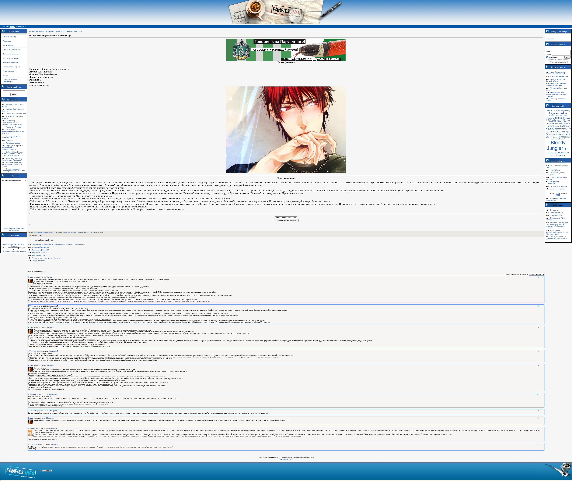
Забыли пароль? (563, 59)
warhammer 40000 (558, 120)
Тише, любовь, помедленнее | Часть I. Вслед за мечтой (13, 131)
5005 (558, 195)
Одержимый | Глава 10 (40, 247)
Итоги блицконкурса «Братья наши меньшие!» (556, 73)
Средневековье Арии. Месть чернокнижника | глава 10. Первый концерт (59, 244)
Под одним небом (38, 255)
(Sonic (558, 111)
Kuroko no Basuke (75, 31)
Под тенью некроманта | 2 (41, 252)
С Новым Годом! (556, 215)
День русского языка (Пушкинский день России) (556, 237)
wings (557, 139)
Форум (5, 75)
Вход (291, 459)
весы (557, 126)
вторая (549, 118)
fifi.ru (4, 248)
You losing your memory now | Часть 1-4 (46, 258)
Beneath (562, 139)
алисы (566, 153)
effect (561, 124)
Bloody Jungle (556, 145)
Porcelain (551, 116)
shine (561, 116)
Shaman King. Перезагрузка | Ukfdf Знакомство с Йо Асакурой (12, 122)
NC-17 (548, 120)
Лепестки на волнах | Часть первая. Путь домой (12, 159)
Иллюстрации (8, 45)
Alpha (568, 132)
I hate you (9, 140)
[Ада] (33, 279)
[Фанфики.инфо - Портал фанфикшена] (20, 471)
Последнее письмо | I (14, 143)
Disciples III (558, 118)
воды (560, 152)
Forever (567, 124)
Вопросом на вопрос (558, 189)
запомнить (553, 57)
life (548, 111)
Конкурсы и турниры (10, 62)
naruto (568, 137)
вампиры (561, 155)
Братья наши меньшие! (559, 76)
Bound (566, 116)
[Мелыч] (33, 430)
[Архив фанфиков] (552, 471)
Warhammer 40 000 (563, 129)
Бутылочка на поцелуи (558, 186)
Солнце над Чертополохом (16, 113)
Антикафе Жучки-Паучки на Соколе (13, 245)
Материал (50, 277)
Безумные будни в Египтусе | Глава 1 (11, 137)
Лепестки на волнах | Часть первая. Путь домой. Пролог (12, 164)
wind (552, 139)
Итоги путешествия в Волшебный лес (556, 80)
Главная (32, 31)
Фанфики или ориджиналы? (553, 182)
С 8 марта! (554, 210)
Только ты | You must (13, 127)
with (552, 126)
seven (558, 131)
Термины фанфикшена (11, 54)
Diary (549, 134)
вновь (552, 110)
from (563, 132)
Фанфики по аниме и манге (56, 31)
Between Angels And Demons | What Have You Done (13, 170)
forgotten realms (558, 113)
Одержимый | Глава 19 (40, 250)
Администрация (9, 71)
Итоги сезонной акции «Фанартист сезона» (556, 84)
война (550, 153)
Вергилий (552, 122)
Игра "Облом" (555, 170)
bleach (562, 134)
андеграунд (565, 111)
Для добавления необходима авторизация (14, 229)
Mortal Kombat (562, 122)
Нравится (550, 39)
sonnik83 (90, 232)
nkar (547, 132)
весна (568, 120)
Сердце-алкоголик (38, 260)
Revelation (550, 124)
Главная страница (10, 37)
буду (549, 126)
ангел (555, 134)
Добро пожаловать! (557, 213)
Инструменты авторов (11, 58)
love (555, 153)
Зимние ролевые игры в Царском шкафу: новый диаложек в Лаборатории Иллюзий (557, 225)
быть (565, 149)
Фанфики (40, 31)
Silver (557, 116)
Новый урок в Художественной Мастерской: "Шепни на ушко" (557, 232)
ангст (552, 132)
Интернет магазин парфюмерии (10, 80)
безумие (561, 137)
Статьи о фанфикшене (11, 49)
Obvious (549, 137)
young (567, 118)
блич (567, 134)
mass (557, 124)
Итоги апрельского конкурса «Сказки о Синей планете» (556, 94)
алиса (552, 156)
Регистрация (283, 459)
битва (555, 137)
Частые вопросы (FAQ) (12, 67)
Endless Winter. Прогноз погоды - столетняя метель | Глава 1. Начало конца (12, 153)
